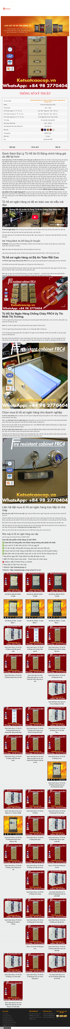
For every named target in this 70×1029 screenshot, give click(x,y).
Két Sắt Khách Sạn (8, 1019)
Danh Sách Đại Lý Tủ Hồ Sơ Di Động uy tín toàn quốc (13, 975)
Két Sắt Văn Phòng (34, 1015)
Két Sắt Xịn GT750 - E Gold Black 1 (13, 622)
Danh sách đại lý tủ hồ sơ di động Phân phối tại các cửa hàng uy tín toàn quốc (13, 1004)
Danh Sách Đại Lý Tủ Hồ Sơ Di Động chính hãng (35, 893)
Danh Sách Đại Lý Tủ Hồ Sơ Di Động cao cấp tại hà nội (35, 866)
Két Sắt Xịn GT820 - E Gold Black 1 (35, 622)
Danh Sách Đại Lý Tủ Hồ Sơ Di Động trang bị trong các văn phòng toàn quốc (56, 785)
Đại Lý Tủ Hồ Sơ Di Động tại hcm (35, 947)
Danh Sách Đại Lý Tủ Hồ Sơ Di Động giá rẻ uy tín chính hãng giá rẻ (35, 976)
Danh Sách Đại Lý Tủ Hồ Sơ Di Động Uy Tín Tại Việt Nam (56, 730)
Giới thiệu (16, 2)
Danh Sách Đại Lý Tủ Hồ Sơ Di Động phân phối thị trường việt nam (56, 649)
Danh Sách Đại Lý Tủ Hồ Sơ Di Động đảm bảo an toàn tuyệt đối (56, 839)
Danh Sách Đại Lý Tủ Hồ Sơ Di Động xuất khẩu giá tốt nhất (13, 649)
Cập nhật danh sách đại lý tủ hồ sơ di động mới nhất (56, 703)
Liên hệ (7, 5)
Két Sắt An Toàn (7, 1017)
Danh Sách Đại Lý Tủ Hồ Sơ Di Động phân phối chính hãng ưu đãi (13, 839)
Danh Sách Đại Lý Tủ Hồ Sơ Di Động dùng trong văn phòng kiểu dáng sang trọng (13, 730)
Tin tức (50, 2)
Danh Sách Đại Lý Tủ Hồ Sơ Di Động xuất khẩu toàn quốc (13, 758)
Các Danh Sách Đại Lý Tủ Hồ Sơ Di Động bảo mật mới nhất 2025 (56, 894)
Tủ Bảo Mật (32, 1019)
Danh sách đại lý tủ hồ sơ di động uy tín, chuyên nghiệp (13, 812)
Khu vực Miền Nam (49, 1017)
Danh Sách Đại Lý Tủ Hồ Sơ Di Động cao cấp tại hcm (56, 921)
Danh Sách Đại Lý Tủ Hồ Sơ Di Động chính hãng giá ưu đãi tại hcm (21, 160)
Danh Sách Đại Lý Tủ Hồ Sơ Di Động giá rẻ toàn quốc (56, 812)
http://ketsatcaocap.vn (18, 567)
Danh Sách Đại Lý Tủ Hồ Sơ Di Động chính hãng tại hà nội (13, 867)
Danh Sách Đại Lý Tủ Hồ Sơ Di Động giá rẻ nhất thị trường (13, 922)
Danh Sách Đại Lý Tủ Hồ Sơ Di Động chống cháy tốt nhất (13, 676)
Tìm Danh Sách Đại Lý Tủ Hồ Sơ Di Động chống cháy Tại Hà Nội (57, 976)
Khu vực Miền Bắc (49, 1013)
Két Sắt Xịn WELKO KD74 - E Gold (57, 595)
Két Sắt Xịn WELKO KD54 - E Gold (35, 595)
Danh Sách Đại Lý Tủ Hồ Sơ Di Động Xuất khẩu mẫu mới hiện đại (56, 948)
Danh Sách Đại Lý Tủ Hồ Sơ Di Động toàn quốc (35, 838)
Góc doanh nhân (26, 2)
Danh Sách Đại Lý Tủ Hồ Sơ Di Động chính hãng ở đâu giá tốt (35, 649)
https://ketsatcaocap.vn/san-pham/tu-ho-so (25, 570)
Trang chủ (8, 2)
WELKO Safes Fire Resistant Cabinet (54, 189)
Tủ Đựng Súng (7, 1015)
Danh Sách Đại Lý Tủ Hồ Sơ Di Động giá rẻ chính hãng (35, 921)
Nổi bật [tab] (12, 147)
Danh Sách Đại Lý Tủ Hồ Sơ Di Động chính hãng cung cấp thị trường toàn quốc (35, 730)
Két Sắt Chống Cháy (9, 1020)
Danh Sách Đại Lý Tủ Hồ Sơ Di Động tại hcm (56, 757)
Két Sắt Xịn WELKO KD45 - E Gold (13, 595)
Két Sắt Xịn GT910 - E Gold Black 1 (57, 622)
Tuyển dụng (58, 2)
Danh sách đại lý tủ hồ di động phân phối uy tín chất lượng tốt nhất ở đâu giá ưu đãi (35, 678)
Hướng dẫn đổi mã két (39, 2)
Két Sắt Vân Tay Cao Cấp (10, 1022)
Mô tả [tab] (58, 147)
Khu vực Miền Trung (49, 1015)
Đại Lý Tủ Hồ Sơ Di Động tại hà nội (57, 866)
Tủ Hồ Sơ (6, 1013)
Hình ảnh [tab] (35, 147)
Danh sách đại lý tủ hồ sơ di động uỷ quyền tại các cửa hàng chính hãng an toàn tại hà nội (35, 759)
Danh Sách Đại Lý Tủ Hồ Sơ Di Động (35, 812)
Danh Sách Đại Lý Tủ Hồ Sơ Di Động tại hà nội (56, 676)
